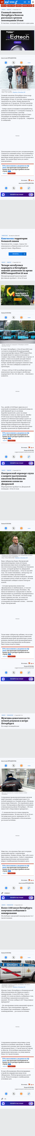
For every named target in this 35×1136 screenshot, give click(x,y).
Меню (2, 2)
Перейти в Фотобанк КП (19, 92)
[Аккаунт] (33, 2)
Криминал (7, 893)
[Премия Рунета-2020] (16, 2)
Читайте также (5, 235)
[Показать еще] (29, 62)
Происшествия (10, 715)
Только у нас (11, 5)
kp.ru (32, 180)
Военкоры (18, 5)
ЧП (5, 1098)
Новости (3, 5)
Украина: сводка (27, 5)
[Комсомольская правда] (9, 2)
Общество (9, 9)
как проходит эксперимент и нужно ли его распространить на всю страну (16, 168)
